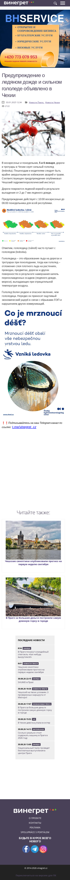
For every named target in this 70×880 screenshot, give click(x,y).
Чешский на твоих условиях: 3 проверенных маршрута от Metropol (33, 695)
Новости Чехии (52, 102)
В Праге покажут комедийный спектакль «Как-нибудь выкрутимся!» (33, 654)
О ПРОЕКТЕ (35, 818)
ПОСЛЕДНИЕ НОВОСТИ (31, 640)
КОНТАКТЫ (35, 822)
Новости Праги (30, 663)
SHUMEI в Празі (25, 682)
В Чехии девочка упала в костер (34, 722)
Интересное (38, 729)
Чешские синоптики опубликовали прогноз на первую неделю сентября (33, 563)
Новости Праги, (36, 102)
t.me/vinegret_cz (24, 427)
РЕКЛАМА (35, 827)
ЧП (34, 719)
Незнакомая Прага (42, 704)
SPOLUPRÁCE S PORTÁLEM (35, 832)
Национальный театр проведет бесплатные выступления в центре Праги (34, 750)
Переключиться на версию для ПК (36, 875)
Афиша (26, 648)
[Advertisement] (35, 470)
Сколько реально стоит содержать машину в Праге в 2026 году (33, 735)
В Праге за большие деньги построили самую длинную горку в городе (33, 619)
